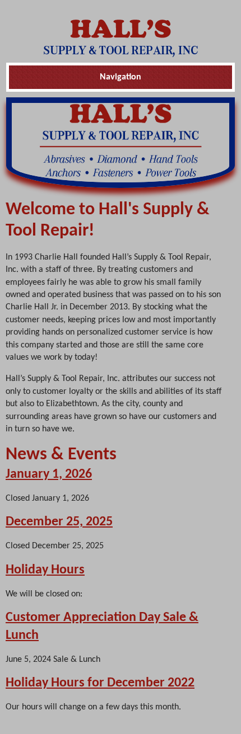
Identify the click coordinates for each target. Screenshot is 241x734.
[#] (121, 38)
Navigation (120, 77)
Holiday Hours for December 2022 (100, 683)
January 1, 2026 (49, 474)
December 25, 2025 (59, 522)
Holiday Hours (45, 570)
